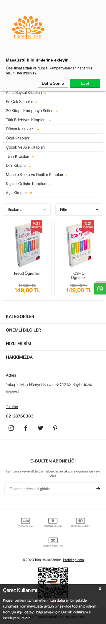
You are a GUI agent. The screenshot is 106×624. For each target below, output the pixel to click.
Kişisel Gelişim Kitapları (26, 183)
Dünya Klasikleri (20, 129)
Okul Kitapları (17, 138)
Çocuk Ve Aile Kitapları (25, 147)
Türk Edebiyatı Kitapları (26, 119)
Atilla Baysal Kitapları (24, 92)
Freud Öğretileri (27, 273)
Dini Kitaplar (16, 165)
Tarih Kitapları (17, 156)
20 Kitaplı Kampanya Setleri (29, 110)
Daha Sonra (53, 83)
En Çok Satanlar (19, 101)
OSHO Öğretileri (79, 275)
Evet (85, 83)
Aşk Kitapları (17, 192)
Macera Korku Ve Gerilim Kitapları (34, 174)
